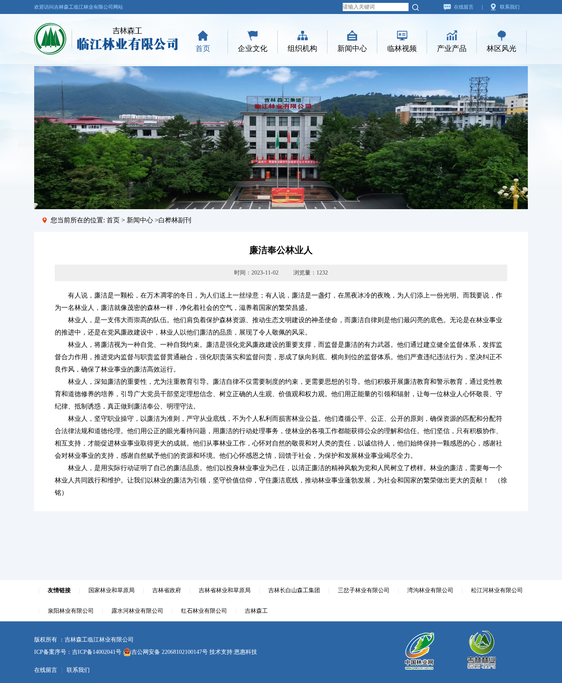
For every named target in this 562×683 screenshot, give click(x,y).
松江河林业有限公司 (497, 590)
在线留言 (464, 7)
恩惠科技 (245, 652)
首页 (202, 48)
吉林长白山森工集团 (294, 590)
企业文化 (252, 48)
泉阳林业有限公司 (71, 611)
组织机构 (302, 48)
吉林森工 (256, 611)
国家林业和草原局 (111, 590)
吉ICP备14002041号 (96, 652)
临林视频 (402, 48)
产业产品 (452, 48)
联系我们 (510, 7)
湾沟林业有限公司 (430, 590)
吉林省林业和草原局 (225, 590)
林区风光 (501, 48)
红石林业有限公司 (204, 611)
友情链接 (59, 590)
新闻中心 (352, 48)
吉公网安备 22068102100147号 (169, 652)
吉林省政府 (166, 590)
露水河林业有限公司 (137, 611)
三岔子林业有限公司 (364, 590)
